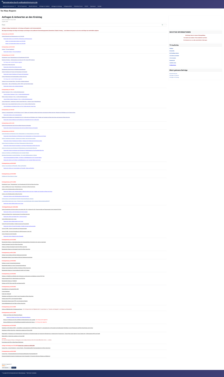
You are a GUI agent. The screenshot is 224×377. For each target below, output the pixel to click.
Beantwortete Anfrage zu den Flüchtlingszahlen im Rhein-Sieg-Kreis (16, 196)
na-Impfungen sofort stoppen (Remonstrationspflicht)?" (26, 201)
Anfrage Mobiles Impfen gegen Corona (9, 219)
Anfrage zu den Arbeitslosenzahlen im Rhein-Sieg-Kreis (12, 189)
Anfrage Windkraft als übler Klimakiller (9, 233)
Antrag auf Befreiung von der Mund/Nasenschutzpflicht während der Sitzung (19, 322)
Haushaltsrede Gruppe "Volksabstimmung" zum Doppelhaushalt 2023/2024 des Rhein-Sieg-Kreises (20, 184)
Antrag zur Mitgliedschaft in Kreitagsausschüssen (12, 309)
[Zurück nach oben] (222, 375)
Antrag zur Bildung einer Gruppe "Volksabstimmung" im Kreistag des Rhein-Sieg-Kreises (18, 186)
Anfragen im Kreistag (57, 6)
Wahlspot (171, 48)
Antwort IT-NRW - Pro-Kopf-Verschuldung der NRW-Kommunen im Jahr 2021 (17, 231)
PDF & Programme (22, 6)
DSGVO (86, 6)
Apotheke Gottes (172, 62)
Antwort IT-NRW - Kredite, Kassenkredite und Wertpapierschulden (14, 228)
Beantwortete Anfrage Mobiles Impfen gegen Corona (13, 203)
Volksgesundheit (68, 6)
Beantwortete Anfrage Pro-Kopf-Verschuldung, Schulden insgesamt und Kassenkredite (19, 226)
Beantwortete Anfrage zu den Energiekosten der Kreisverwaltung (16, 211)
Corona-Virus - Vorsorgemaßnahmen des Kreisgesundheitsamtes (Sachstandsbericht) (19, 353)
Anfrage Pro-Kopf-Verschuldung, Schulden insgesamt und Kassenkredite (15, 223)
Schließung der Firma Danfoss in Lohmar (9, 176)
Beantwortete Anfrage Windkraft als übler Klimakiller (13, 236)
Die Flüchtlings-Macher (174, 53)
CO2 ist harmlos (172, 57)
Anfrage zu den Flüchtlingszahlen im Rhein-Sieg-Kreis (12, 193)
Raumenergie (172, 60)
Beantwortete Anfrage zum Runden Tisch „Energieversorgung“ (15, 216)
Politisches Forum (78, 6)
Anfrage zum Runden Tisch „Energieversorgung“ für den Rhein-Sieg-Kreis (16, 214)
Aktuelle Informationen (8, 6)
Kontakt (99, 6)
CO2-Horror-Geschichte (174, 55)
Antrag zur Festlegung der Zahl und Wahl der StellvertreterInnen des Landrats (19, 319)
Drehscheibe (171, 50)
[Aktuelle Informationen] (15, 6)
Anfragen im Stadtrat (44, 6)
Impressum (93, 6)
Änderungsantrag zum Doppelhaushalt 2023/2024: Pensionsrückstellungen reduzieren (17, 198)
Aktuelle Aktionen (33, 6)
